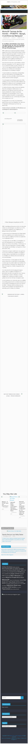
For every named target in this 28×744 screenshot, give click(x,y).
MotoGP (6, 41)
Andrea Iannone (16, 567)
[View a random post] (25, 11)
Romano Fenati (19, 583)
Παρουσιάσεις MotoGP (15, 589)
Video (19, 585)
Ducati (14, 570)
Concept (4, 570)
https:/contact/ (5, 707)
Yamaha (13, 587)
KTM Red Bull (7, 575)
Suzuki (24, 583)
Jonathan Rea (7, 573)
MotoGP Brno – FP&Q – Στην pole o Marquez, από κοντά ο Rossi (13, 507)
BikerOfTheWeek (6, 568)
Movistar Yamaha (19, 580)
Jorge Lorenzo (15, 573)
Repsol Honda (14, 583)
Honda (19, 572)
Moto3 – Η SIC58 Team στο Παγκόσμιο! (5, 504)
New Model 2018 (14, 582)
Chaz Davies (21, 568)
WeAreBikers (5, 587)
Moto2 (18, 577)
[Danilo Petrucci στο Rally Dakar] (14, 531)
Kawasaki (22, 573)
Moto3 (22, 577)
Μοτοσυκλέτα (18, 587)
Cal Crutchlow (15, 568)
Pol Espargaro (8, 583)
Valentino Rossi (11, 41)
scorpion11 (13, 37)
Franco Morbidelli (9, 571)
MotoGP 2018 (12, 580)
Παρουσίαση (6, 589)
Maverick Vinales (15, 39)
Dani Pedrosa (9, 570)
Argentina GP (19, 37)
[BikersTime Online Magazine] (14, 6)
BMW (11, 568)
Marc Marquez (9, 39)
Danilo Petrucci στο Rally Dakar (12, 534)
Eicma (25, 570)
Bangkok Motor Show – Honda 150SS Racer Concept (16, 295)
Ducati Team (20, 570)
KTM (3, 575)
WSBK (9, 587)
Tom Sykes (4, 585)
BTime (14, 536)
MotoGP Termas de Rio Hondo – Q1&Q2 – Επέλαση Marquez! (12, 395)
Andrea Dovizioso (7, 567)
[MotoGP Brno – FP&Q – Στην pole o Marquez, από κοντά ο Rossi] (14, 497)
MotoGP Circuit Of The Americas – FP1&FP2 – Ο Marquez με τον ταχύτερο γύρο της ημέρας (22, 508)
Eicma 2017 (4, 571)
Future (15, 572)
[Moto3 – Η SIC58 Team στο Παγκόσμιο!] (5, 497)
